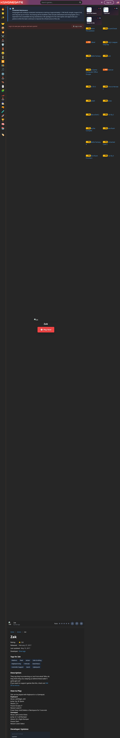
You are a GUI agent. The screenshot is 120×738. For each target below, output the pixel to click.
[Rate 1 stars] (60, 623)
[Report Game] (77, 623)
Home (12, 632)
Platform (14, 660)
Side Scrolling (37, 660)
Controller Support (17, 667)
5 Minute (27, 664)
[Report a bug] (72, 623)
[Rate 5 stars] (69, 623)
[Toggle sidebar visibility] (6, 7)
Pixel (21, 660)
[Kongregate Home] (11, 2)
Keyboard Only (16, 664)
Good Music (36, 664)
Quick (28, 667)
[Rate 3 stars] (64, 623)
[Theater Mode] (81, 623)
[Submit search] (80, 2)
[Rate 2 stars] (62, 623)
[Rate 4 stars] (66, 623)
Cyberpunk (36, 667)
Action (19, 632)
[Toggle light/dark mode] (101, 2)
